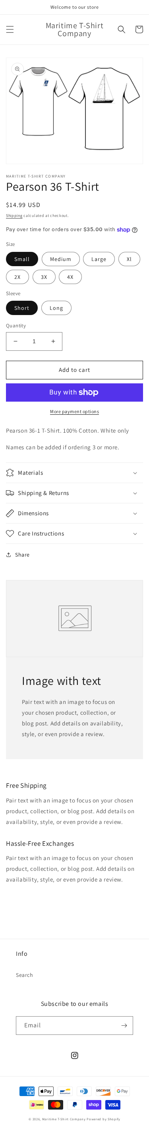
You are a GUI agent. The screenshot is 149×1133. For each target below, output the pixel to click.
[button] (10, 29)
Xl (129, 259)
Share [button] (22, 554)
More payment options (74, 411)
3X (44, 276)
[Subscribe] (124, 1025)
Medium (61, 259)
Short (21, 307)
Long (56, 307)
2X (17, 276)
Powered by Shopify (103, 1119)
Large (98, 259)
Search (24, 974)
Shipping (14, 215)
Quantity (16, 325)
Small (22, 259)
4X (70, 276)
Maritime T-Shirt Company (64, 1119)
